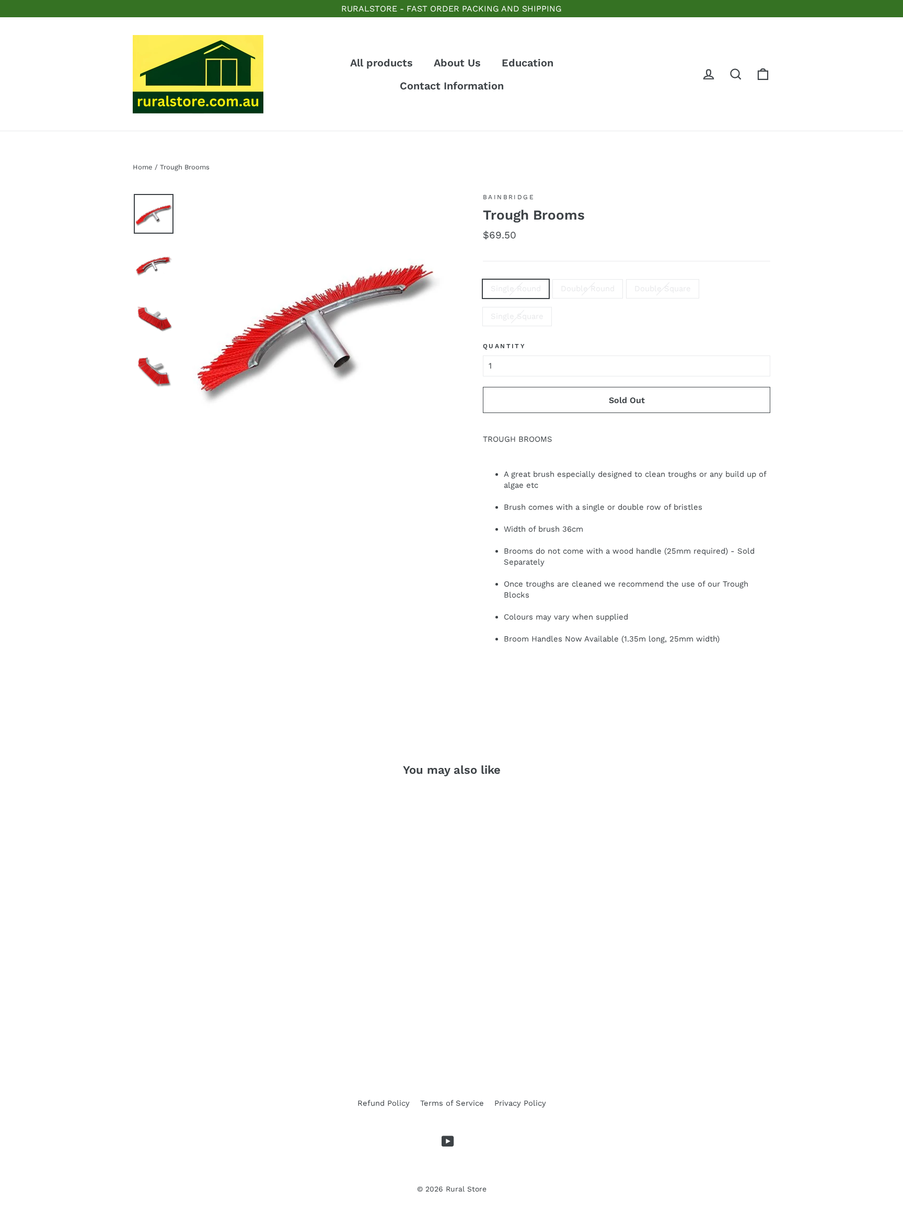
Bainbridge (509, 197)
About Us (457, 62)
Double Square (662, 288)
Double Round (588, 288)
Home (143, 167)
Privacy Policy (520, 1103)
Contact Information (452, 85)
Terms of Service (452, 1103)
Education (527, 62)
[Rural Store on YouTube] (448, 1141)
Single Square (517, 316)
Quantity (504, 346)
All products (381, 62)
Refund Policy (383, 1103)
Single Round (516, 288)
